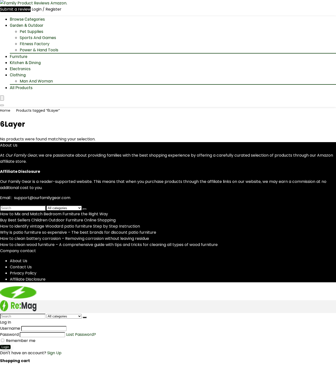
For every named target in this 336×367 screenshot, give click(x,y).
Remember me (20, 340)
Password (9, 334)
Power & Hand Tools (39, 50)
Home (5, 110)
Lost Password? (81, 334)
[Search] (2, 105)
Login (5, 347)
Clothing (18, 75)
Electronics (20, 69)
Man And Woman (36, 81)
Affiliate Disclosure (28, 279)
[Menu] (2, 98)
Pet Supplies (31, 31)
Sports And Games (38, 38)
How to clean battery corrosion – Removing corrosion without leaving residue (74, 238)
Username (10, 328)
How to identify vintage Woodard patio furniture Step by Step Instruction (70, 226)
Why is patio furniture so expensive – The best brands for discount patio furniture (78, 232)
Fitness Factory (34, 44)
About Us (18, 261)
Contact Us (21, 267)
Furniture (18, 56)
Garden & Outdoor (26, 25)
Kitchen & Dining (25, 62)
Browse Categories (27, 19)
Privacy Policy (23, 273)
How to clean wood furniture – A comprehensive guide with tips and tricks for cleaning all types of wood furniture (109, 244)
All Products (21, 87)
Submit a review (15, 9)
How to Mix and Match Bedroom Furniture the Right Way (54, 214)
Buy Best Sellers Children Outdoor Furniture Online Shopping (58, 220)
